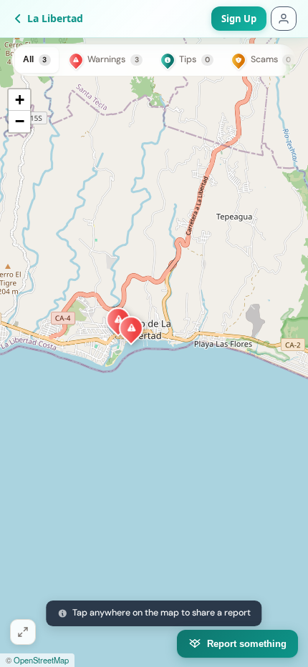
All (35, 59)
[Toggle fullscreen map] (23, 632)
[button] (132, 329)
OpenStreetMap (41, 660)
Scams (271, 59)
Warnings (112, 59)
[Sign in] (284, 18)
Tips (194, 59)
